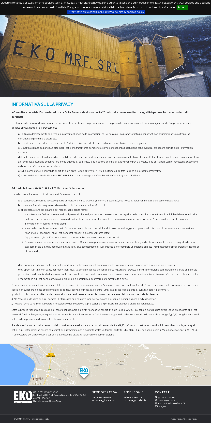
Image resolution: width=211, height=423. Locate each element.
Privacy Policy (176, 419)
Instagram (162, 406)
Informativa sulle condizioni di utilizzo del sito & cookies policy (106, 12)
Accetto (182, 7)
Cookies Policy (190, 419)
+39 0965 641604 (166, 397)
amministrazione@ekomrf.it (171, 403)
